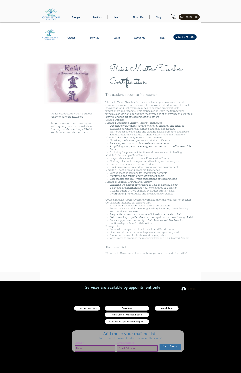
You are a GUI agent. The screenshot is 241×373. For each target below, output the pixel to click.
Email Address (125, 343)
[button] (174, 16)
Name (78, 343)
